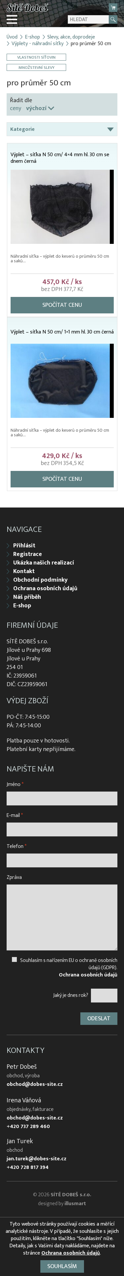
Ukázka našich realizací (43, 563)
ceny (15, 108)
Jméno (15, 784)
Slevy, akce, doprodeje (71, 37)
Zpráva (14, 877)
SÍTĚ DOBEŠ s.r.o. (71, 1194)
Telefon (16, 846)
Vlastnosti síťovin (36, 57)
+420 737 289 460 (28, 1126)
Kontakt (24, 571)
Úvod (12, 37)
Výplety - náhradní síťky (37, 44)
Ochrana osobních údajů (45, 589)
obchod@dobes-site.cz (35, 1084)
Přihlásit (24, 546)
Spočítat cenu (62, 305)
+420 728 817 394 (28, 1167)
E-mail (15, 815)
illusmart (75, 1203)
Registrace (27, 554)
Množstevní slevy (37, 67)
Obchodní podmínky (40, 580)
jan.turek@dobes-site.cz (36, 1159)
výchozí (36, 108)
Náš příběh (27, 597)
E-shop (32, 37)
